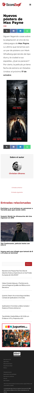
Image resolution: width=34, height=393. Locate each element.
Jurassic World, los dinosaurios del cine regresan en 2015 (16, 217)
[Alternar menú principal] (30, 5)
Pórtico (5, 367)
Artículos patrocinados (9, 383)
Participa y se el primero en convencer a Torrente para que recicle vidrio (17, 209)
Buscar (28, 264)
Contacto (17, 383)
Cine (5, 26)
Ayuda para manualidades (9, 374)
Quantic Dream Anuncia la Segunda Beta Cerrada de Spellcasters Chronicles (16, 297)
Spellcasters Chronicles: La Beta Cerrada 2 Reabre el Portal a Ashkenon (15, 307)
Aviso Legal (23, 383)
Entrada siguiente (17, 192)
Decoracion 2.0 (7, 359)
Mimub (5, 378)
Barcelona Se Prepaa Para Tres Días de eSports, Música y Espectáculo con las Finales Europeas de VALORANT (17, 273)
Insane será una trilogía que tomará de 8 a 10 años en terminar (17, 252)
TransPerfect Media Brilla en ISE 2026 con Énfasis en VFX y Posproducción (15, 317)
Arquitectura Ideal (7, 365)
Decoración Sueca (7, 363)
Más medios (6, 380)
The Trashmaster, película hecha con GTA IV (15, 244)
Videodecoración (7, 372)
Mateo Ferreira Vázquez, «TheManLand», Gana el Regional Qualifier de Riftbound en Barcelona (16, 285)
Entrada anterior (17, 187)
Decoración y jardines (8, 376)
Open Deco (6, 361)
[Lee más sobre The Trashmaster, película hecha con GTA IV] (17, 231)
